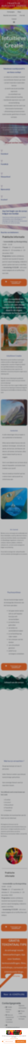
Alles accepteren (20, 1041)
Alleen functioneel (9, 1041)
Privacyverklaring (14, 1038)
